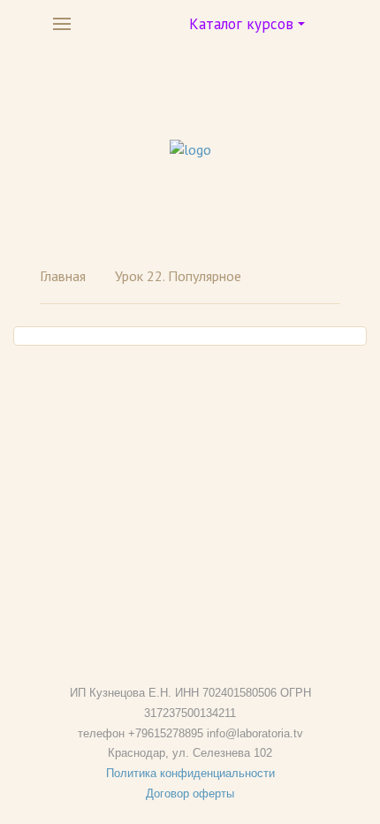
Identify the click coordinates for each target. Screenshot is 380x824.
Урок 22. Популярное (178, 276)
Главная (63, 276)
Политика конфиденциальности (190, 773)
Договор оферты (190, 793)
